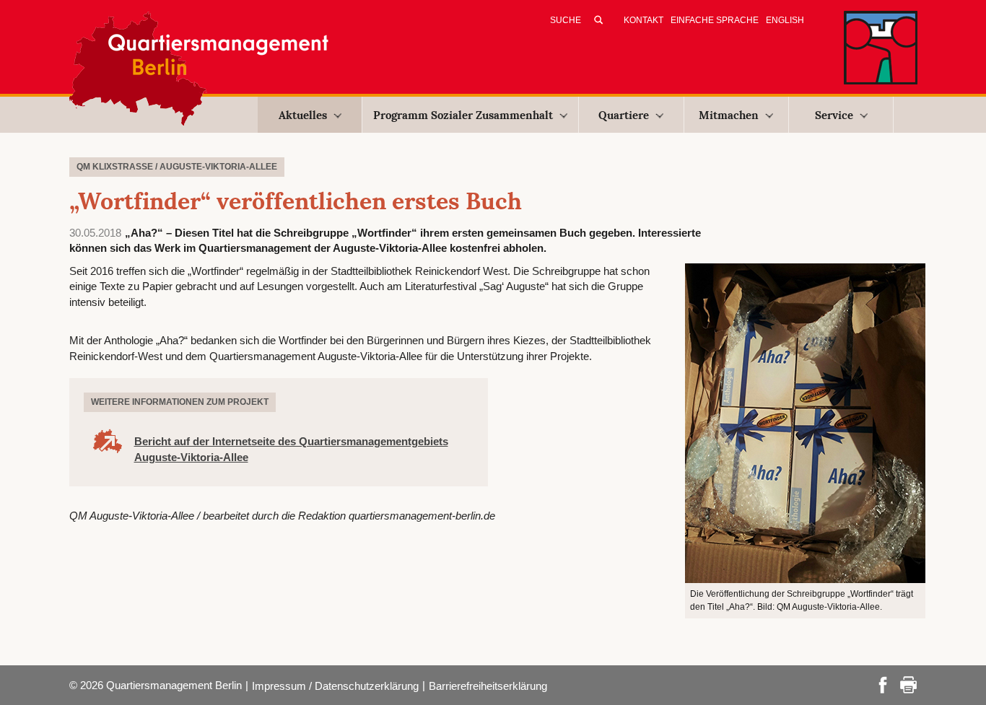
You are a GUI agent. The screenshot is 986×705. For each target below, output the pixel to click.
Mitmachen (729, 115)
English (785, 20)
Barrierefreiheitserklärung (488, 686)
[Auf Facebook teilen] (882, 684)
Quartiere (623, 115)
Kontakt (643, 20)
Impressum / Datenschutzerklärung (335, 686)
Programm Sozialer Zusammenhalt (463, 115)
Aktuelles (303, 115)
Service (834, 115)
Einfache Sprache (715, 20)
